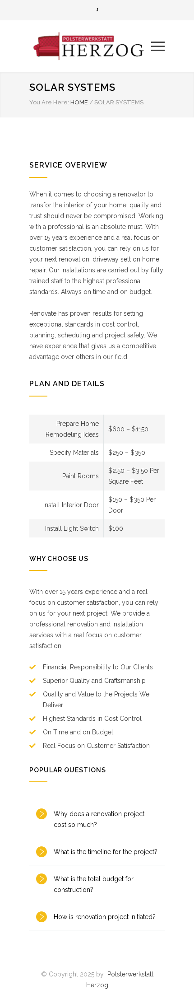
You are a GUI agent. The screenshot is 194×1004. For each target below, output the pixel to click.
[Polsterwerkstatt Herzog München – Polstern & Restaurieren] (90, 46)
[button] (97, 819)
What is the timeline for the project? (105, 851)
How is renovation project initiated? (105, 916)
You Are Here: (49, 102)
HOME (79, 102)
